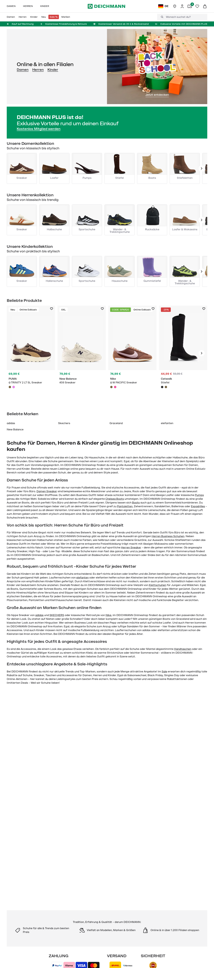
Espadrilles (198, 506)
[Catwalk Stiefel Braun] (166, 387)
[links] (201, 168)
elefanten (167, 423)
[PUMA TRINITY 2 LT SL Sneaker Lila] (14, 387)
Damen (23, 69)
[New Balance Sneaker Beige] (81, 353)
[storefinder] (174, 6)
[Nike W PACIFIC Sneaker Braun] (111, 387)
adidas (11, 423)
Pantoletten (125, 506)
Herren (38, 69)
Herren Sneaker (131, 547)
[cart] (204, 6)
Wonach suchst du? (178, 17)
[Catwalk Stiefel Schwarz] (183, 353)
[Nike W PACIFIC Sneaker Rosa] (115, 387)
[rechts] (201, 353)
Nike (108, 615)
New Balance (15, 429)
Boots (136, 502)
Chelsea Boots (114, 499)
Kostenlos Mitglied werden (38, 129)
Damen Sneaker (47, 491)
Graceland (116, 423)
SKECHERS (57, 615)
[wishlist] (197, 6)
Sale (164, 671)
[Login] (182, 6)
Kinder (52, 69)
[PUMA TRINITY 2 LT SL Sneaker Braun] (10, 387)
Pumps (199, 495)
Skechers (64, 423)
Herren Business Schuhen (168, 536)
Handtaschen (182, 649)
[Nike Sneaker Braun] (132, 353)
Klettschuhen (157, 585)
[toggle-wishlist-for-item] (51, 309)
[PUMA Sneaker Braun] (31, 353)
